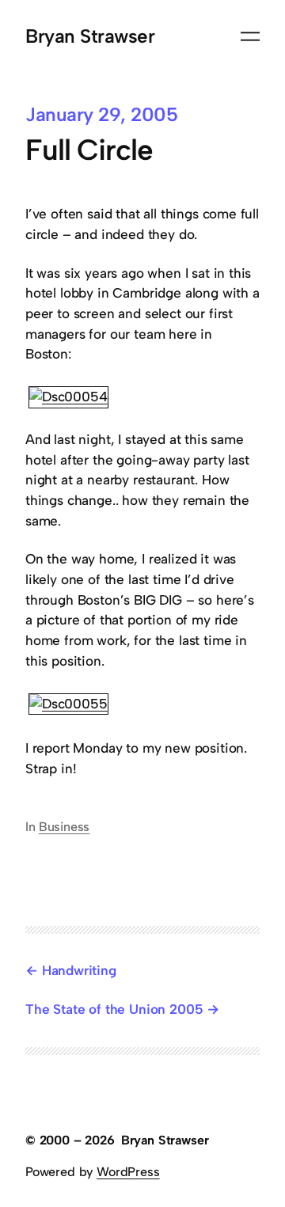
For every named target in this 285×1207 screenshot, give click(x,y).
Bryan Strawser (89, 36)
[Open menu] (250, 36)
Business (64, 826)
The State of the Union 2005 (114, 1009)
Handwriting (79, 970)
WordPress (128, 1171)
